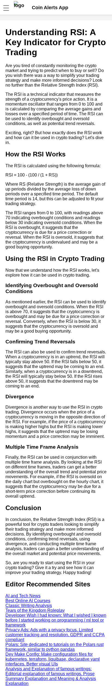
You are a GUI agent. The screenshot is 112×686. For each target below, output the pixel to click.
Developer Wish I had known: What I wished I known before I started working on (55, 620)
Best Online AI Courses (27, 600)
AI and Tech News (23, 595)
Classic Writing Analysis (28, 605)
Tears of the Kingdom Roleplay (35, 610)
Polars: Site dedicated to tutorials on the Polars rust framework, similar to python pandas (54, 647)
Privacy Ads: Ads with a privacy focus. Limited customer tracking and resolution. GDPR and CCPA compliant (55, 635)
